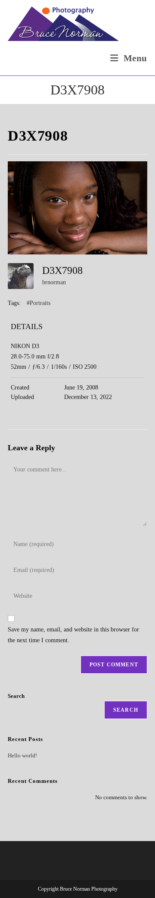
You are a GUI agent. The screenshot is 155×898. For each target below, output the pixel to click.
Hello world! (22, 755)
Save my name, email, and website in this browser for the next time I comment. (73, 635)
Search (16, 696)
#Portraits (38, 303)
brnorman (54, 282)
